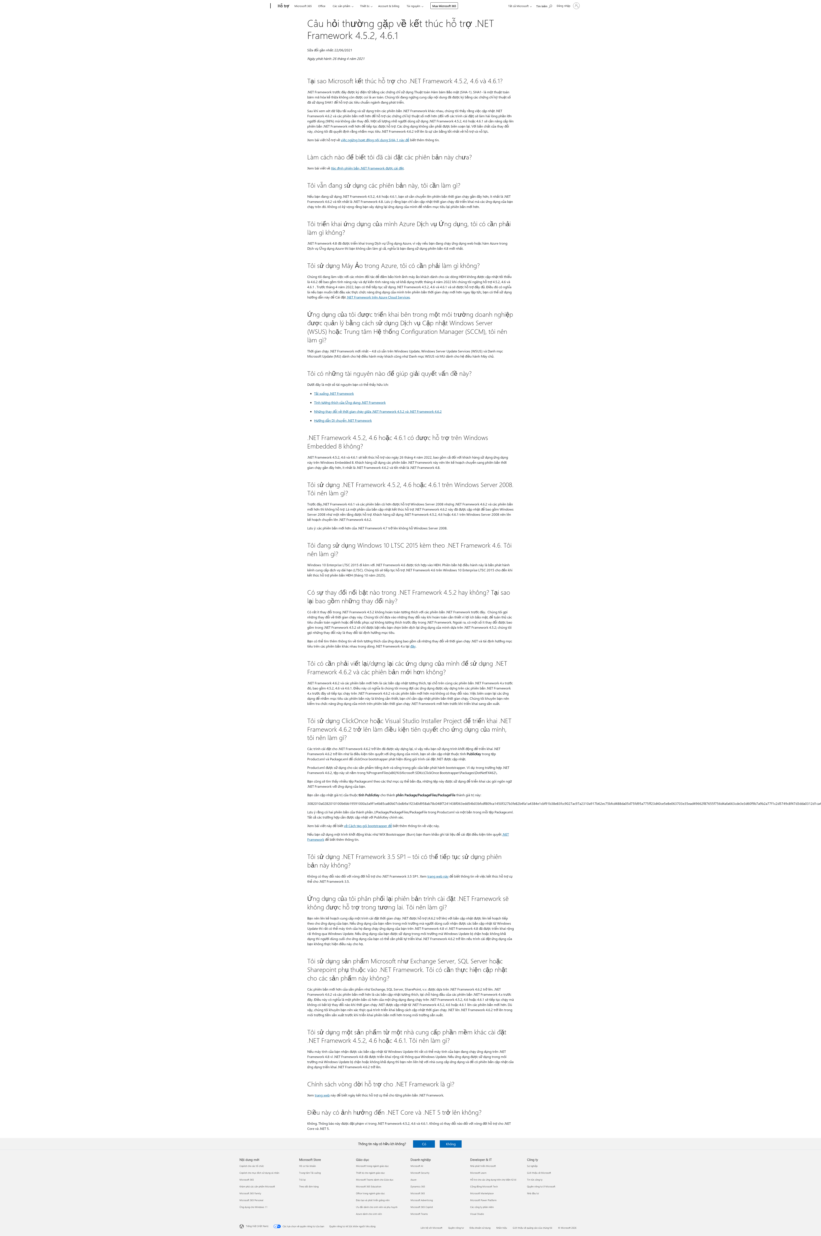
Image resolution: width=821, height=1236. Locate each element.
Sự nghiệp (532, 1166)
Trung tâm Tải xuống (310, 1172)
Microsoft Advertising (421, 1200)
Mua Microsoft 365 (444, 6)
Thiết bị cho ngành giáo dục (370, 1172)
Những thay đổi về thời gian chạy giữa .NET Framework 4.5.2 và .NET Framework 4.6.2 (378, 411)
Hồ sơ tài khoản (307, 1166)
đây (413, 646)
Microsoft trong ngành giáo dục (372, 1166)
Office (321, 6)
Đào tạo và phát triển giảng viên (373, 1200)
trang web (322, 1095)
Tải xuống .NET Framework (334, 393)
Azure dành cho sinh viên (369, 1213)
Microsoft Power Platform (483, 1200)
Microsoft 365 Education (368, 1186)
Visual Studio (477, 1213)
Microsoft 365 (303, 6)
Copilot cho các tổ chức (251, 1166)
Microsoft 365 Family (250, 1193)
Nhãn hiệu (501, 1227)
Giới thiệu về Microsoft (539, 1172)
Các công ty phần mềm (482, 1207)
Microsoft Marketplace (482, 1193)
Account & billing (388, 6)
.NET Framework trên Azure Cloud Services (378, 297)
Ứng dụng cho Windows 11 (253, 1207)
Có (424, 1144)
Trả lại (302, 1179)
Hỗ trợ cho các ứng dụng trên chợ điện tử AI (493, 1179)
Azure (413, 1179)
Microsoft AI (416, 1166)
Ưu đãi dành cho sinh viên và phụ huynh (376, 1207)
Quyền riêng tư (456, 1227)
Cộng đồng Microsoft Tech (484, 1186)
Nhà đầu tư (533, 1193)
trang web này (438, 876)
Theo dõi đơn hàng (309, 1186)
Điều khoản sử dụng (480, 1227)
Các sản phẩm (341, 6)
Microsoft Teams (419, 1213)
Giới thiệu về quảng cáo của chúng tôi (532, 1227)
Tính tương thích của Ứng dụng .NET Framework (350, 402)
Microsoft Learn (478, 1172)
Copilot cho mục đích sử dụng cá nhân (259, 1172)
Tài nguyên (413, 6)
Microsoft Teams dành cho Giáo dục (374, 1179)
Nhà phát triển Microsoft (483, 1166)
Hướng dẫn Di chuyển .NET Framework (343, 420)
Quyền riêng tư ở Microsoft (541, 1186)
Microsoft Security (419, 1172)
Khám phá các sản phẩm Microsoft (257, 1186)
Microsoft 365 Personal (251, 1200)
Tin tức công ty (534, 1179)
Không (451, 1144)
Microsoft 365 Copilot (421, 1207)
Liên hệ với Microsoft (431, 1227)
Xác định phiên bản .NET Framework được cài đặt (367, 168)
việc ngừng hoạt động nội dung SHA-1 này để (375, 140)
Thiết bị (364, 6)
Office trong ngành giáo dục (370, 1193)
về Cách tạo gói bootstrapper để (368, 825)
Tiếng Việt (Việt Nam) (257, 1226)
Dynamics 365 (417, 1186)
